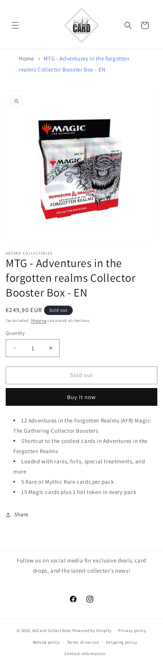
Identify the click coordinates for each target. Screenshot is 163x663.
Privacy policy (132, 630)
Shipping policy (121, 642)
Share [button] (21, 514)
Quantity (15, 333)
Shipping (39, 320)
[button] (15, 25)
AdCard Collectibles (51, 630)
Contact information (84, 653)
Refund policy (46, 642)
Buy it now (81, 397)
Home (26, 58)
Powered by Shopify (91, 630)
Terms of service (83, 642)
